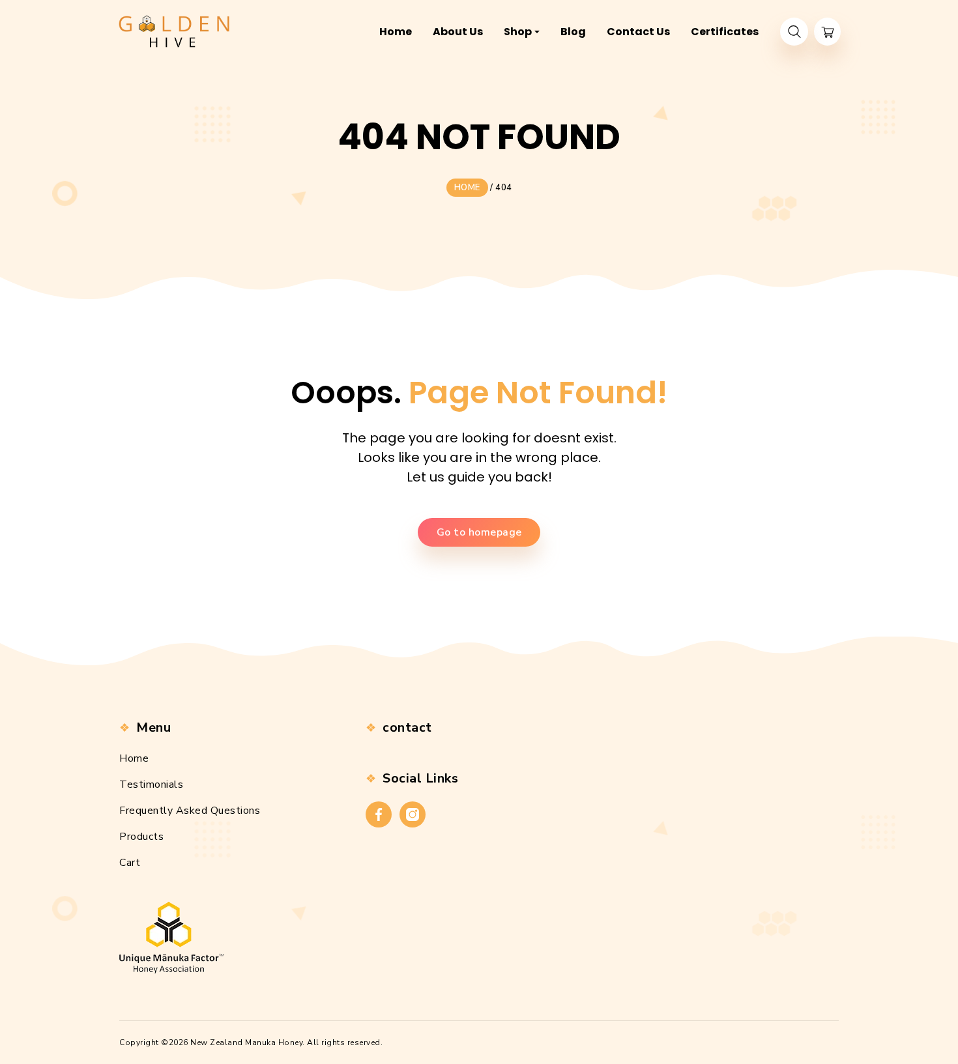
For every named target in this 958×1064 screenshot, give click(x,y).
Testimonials (151, 784)
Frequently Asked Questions (189, 810)
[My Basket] (827, 32)
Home (134, 758)
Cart (129, 863)
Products (141, 836)
